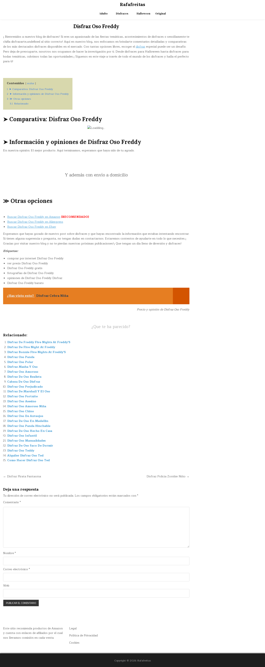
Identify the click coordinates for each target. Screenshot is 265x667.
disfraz (140, 46)
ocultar (30, 83)
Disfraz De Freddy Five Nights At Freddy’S (38, 342)
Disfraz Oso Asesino (21, 401)
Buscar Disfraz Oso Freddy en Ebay (31, 226)
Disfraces (122, 13)
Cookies (74, 642)
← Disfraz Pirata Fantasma (22, 476)
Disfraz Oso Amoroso (22, 371)
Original (160, 13)
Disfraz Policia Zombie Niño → (168, 476)
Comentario (12, 502)
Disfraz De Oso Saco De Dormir (30, 445)
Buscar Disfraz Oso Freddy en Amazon (33, 216)
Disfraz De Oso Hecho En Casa (29, 431)
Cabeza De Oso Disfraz (23, 381)
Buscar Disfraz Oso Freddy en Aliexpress (35, 221)
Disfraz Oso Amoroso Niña (26, 406)
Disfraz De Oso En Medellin (27, 421)
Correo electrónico (16, 569)
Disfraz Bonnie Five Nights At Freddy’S (36, 352)
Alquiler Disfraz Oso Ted (25, 455)
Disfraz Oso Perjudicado (25, 386)
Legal (73, 628)
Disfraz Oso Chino (20, 411)
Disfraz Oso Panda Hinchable (28, 426)
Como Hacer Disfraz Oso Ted (28, 460)
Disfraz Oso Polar (20, 362)
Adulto (103, 13)
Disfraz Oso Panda (20, 357)
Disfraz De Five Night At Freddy (31, 347)
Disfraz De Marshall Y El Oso (28, 391)
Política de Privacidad (83, 635)
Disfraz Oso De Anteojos (25, 416)
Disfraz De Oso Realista (24, 376)
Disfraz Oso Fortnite (22, 396)
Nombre (9, 553)
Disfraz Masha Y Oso (22, 366)
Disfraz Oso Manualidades (26, 440)
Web (6, 585)
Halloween (143, 13)
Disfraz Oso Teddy (20, 450)
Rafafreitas (132, 4)
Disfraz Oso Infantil (22, 435)
